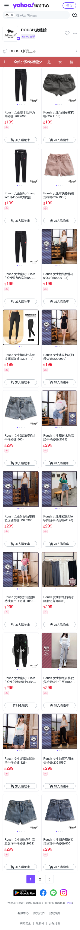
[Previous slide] (5, 85)
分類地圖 (54, 923)
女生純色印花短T (62, 61)
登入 (69, 5)
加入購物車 (22, 140)
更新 (69, 903)
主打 (6, 61)
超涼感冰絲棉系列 (51, 61)
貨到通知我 (20, 705)
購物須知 (55, 913)
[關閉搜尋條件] (12, 15)
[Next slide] (36, 85)
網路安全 (25, 923)
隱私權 (40, 923)
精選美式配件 (74, 61)
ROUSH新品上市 (22, 50)
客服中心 (23, 913)
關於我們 (39, 913)
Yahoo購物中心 (31, 5)
